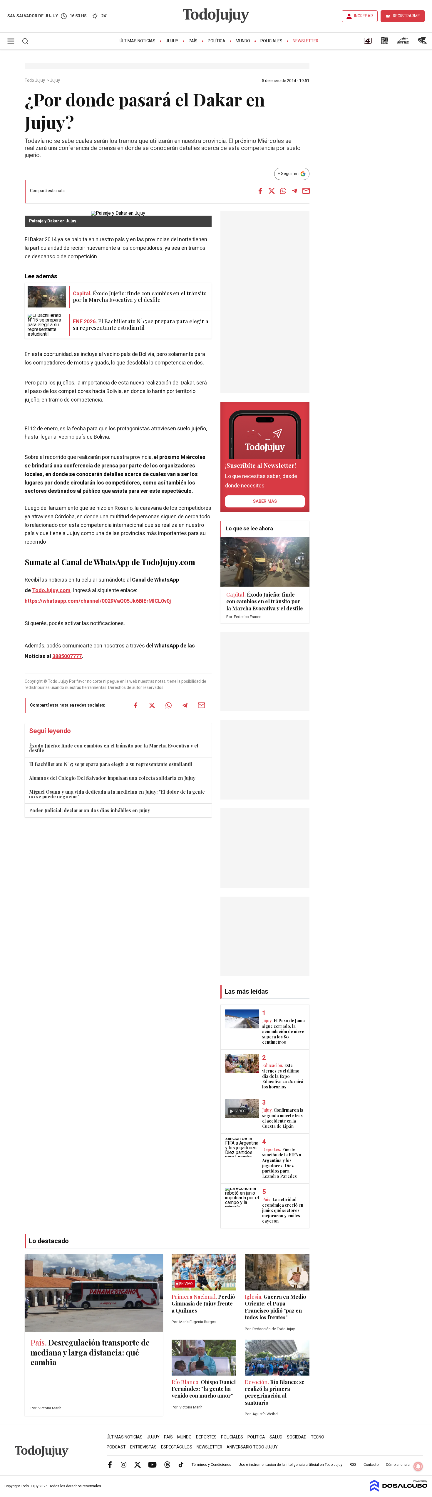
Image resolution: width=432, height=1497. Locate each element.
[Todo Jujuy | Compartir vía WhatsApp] (283, 190)
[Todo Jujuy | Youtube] (152, 1464)
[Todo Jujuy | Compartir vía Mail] (305, 190)
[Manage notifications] (418, 1466)
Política (216, 41)
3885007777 (67, 656)
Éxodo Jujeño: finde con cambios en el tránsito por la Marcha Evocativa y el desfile (113, 747)
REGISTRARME (406, 16)
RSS (353, 1464)
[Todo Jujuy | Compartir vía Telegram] (294, 190)
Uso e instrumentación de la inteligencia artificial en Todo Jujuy (290, 1464)
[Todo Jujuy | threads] (167, 1464)
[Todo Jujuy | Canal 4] (367, 42)
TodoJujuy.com (51, 591)
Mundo (243, 41)
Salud (275, 1437)
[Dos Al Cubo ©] (399, 1490)
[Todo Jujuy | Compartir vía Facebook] (260, 190)
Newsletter (305, 41)
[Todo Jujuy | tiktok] (181, 1464)
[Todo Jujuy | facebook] (110, 1464)
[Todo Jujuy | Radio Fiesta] (423, 42)
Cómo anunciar (398, 1464)
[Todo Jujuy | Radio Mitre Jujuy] (403, 42)
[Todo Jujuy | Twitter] (137, 1464)
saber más (265, 501)
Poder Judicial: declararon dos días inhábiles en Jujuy (89, 810)
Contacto (371, 1464)
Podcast (116, 1447)
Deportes (206, 1437)
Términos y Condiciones (211, 1464)
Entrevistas (143, 1447)
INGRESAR (363, 16)
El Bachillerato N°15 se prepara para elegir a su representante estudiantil (110, 764)
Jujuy (172, 41)
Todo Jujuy (35, 81)
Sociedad (297, 1437)
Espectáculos (176, 1447)
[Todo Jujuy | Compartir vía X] (271, 190)
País (193, 41)
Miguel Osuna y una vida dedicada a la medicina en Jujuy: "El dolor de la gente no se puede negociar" (117, 794)
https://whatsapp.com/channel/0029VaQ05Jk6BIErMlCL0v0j (98, 601)
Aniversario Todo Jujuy (252, 1447)
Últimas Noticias (137, 41)
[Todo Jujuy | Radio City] (384, 42)
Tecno (317, 1437)
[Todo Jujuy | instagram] (123, 1464)
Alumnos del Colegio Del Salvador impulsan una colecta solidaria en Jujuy (112, 778)
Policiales (271, 41)
